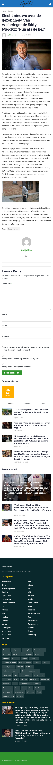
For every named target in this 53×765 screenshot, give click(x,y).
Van (30, 688)
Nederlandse (25, 675)
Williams (30, 692)
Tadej (15, 683)
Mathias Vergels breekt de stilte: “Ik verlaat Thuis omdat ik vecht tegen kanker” (31, 412)
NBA (29, 581)
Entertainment (8, 603)
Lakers (5, 620)
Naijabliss (26, 4)
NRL (29, 592)
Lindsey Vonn (8, 667)
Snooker (31, 610)
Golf (4, 613)
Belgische (16, 650)
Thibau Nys (7, 688)
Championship (39, 650)
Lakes (4, 624)
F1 (3, 606)
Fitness (5, 610)
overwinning (38, 675)
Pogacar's (34, 679)
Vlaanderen (19, 692)
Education (6, 599)
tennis (37, 683)
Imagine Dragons (9, 662)
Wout (39, 692)
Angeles (6, 650)
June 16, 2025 (26, 35)
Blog (4, 585)
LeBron (45, 662)
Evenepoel (39, 654)
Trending (32, 634)
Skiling (31, 606)
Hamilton (33, 658)
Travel (30, 631)
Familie (6, 658)
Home (4, 11)
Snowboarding (34, 613)
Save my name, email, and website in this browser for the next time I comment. (26, 348)
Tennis (31, 627)
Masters (20, 667)
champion (27, 650)
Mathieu (29, 667)
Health (5, 617)
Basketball (6, 581)
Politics (31, 595)
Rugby (30, 599)
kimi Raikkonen (25, 662)
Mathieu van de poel (11, 671)
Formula (15, 658)
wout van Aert (8, 696)
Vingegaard (7, 692)
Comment (7, 283)
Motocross (6, 631)
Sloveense (45, 679)
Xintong (20, 696)
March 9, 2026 (19, 531)
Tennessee (33, 624)
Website (5, 336)
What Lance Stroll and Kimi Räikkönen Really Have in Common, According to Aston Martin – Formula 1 (32, 509)
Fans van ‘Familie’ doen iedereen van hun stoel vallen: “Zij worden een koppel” (32, 425)
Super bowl (32, 620)
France (24, 658)
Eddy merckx (13, 229)
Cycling (10, 11)
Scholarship (33, 603)
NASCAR (5, 638)
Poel (16, 679)
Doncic (15, 654)
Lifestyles (6, 627)
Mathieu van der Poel (30, 671)
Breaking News (8, 588)
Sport (30, 617)
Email (5, 325)
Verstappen (39, 688)
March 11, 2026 (10, 499)
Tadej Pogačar (25, 683)
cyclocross (6, 595)
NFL (29, 588)
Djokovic (6, 654)
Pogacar (24, 679)
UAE (23, 688)
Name (5, 314)
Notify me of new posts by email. (17, 366)
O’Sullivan (7, 679)
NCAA (30, 585)
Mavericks (7, 675)
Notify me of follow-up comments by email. (21, 358)
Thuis (17, 688)
